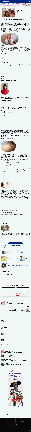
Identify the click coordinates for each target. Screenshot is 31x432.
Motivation (2, 335)
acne (2, 271)
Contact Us (26, 427)
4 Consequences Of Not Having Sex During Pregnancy (12, 364)
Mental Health (3, 334)
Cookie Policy (8, 428)
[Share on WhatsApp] (23, 17)
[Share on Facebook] (20, 17)
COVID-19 (2, 320)
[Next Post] (28, 310)
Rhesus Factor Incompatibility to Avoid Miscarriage (17, 310)
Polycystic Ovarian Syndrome (6, 117)
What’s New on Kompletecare (14, 427)
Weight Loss (3, 341)
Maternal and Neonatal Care (16, 309)
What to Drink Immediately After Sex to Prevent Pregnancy (13, 352)
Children (2, 319)
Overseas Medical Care (4, 338)
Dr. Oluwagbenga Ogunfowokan (15, 245)
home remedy (5, 271)
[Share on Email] (27, 17)
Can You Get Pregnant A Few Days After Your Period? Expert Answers (15, 360)
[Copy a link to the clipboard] (28, 17)
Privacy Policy (3, 428)
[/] (29, 1)
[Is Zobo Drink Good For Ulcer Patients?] (2, 355)
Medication (2, 332)
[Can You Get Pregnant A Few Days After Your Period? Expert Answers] (2, 360)
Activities (2, 316)
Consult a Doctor (15, 243)
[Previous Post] (3, 303)
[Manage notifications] (29, 430)
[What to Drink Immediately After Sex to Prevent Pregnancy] (2, 351)
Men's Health (3, 333)
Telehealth (2, 340)
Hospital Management (4, 327)
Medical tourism (3, 331)
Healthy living (3, 326)
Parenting (2, 339)
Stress (8, 130)
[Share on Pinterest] (24, 17)
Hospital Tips (3, 328)
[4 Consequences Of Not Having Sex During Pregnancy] (2, 364)
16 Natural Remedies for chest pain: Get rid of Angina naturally (15, 303)
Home (1, 19)
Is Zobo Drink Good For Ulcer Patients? (10, 356)
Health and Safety (3, 323)
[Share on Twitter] (21, 17)
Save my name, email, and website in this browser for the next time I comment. (12, 285)
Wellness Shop (21, 427)
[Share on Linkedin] (26, 17)
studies (20, 132)
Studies (10, 169)
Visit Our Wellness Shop (15, 406)
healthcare (5, 19)
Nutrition (2, 336)
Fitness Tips (2, 322)
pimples (9, 271)
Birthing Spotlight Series (4, 317)
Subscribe (18, 295)
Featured (2, 321)
